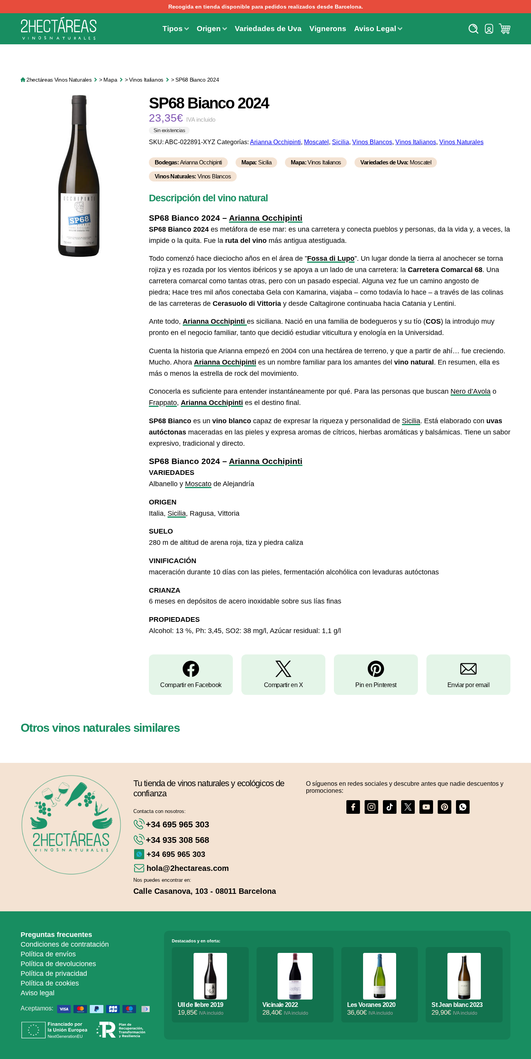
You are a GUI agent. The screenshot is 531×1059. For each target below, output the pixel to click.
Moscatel (316, 142)
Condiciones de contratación (65, 944)
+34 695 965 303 (177, 824)
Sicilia (340, 142)
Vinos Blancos (372, 142)
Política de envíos (48, 954)
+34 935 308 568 (177, 840)
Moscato (198, 484)
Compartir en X (283, 685)
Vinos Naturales (461, 142)
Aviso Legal (375, 28)
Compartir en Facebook (190, 685)
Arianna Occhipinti (275, 142)
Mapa (110, 80)
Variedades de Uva (268, 28)
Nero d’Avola (471, 391)
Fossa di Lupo (331, 258)
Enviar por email (468, 685)
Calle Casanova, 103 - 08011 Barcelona (204, 891)
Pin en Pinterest (376, 685)
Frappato (163, 403)
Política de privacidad (54, 973)
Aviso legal (37, 993)
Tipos (172, 28)
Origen (209, 28)
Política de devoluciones (58, 964)
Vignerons (327, 28)
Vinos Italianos (146, 80)
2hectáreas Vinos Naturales (58, 80)
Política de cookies (50, 983)
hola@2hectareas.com (188, 868)
